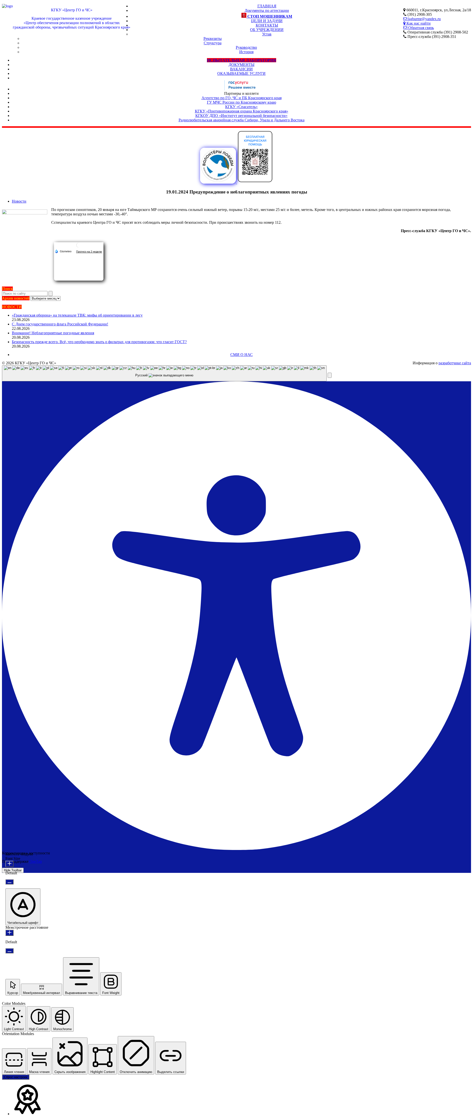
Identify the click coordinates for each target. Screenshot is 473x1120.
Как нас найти (418, 23)
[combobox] (164, 373)
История (246, 52)
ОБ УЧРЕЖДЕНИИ (267, 30)
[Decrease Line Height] (9, 950)
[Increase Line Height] (9, 933)
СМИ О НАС (241, 354)
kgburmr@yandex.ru (424, 19)
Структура (212, 43)
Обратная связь (420, 28)
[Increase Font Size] (9, 864)
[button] (330, 375)
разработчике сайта (455, 363)
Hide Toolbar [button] (13, 870)
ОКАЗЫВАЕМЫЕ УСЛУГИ (241, 73)
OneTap (35, 861)
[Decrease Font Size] (9, 881)
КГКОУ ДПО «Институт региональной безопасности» (241, 115)
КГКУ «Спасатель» (241, 107)
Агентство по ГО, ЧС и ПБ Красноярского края (242, 98)
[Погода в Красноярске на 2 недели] (89, 251)
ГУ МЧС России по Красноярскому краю (241, 102)
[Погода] (63, 251)
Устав (266, 34)
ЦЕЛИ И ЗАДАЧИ (267, 21)
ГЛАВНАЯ (266, 6)
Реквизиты (212, 38)
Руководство (246, 47)
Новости (19, 201)
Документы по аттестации (267, 10)
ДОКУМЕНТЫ (241, 65)
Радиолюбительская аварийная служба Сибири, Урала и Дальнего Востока (241, 120)
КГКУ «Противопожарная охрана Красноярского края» (241, 111)
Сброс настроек (15, 1077)
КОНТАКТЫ (267, 25)
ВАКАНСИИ (241, 69)
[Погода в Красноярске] (79, 247)
